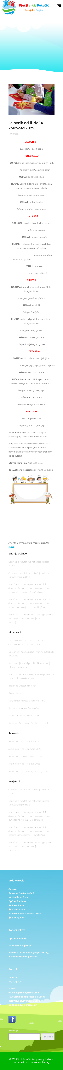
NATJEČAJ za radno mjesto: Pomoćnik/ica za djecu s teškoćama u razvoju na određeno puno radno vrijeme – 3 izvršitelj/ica (29, 588)
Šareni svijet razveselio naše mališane (26, 700)
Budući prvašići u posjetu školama (25, 715)
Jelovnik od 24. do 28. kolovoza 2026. (25, 741)
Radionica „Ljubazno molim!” (22, 685)
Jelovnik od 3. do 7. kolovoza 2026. (24, 763)
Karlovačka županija (19, 945)
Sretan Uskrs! (14, 693)
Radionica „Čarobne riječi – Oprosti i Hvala (28, 723)
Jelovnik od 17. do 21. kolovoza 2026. (24, 749)
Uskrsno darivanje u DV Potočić (23, 708)
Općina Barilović (17, 938)
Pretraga (13, 1030)
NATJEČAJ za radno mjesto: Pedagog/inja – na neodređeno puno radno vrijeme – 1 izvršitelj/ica (30, 618)
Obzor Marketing (40, 1062)
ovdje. (11, 547)
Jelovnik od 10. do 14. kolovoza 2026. (25, 756)
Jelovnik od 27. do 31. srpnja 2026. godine (27, 771)
